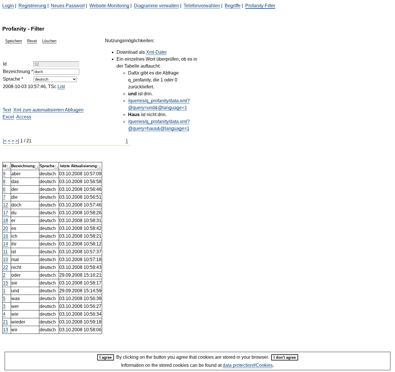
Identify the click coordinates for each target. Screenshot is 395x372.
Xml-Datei (156, 52)
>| (17, 140)
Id (5, 64)
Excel (8, 116)
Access (23, 116)
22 (5, 267)
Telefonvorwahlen (202, 5)
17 (5, 212)
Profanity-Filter (260, 5)
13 (5, 329)
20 (5, 228)
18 (5, 220)
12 (5, 204)
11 (5, 251)
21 (5, 321)
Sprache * (13, 79)
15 (5, 282)
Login (8, 5)
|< (5, 140)
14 (5, 243)
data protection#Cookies (248, 365)
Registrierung (32, 5)
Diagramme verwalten (156, 5)
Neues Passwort (68, 5)
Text (7, 109)
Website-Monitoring (109, 5)
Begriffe (233, 5)
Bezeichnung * (18, 71)
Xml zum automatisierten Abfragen (48, 109)
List (61, 86)
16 (5, 236)
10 (5, 259)
